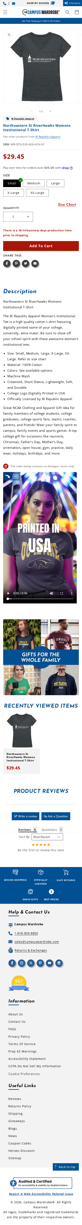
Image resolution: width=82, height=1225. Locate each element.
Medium (33, 183)
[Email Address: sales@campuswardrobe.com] (14, 3)
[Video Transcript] (16, 476)
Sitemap (14, 1158)
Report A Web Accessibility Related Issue (41, 1194)
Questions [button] (49, 830)
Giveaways (16, 1121)
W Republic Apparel (22, 118)
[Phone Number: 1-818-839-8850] (5, 3)
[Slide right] (50, 111)
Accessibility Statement (27, 1059)
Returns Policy (19, 1106)
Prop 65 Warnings (22, 1051)
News (12, 1136)
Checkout (75, 3)
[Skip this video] (7, 476)
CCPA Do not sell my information (34, 1066)
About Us (15, 1014)
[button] (5, 12)
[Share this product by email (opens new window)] (35, 263)
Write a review (27, 816)
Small (12, 183)
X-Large (14, 193)
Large (55, 183)
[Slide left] (31, 111)
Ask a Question (58, 816)
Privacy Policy (19, 1037)
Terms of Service (22, 1044)
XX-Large (37, 193)
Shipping (15, 1114)
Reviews (14, 1099)
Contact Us (17, 1022)
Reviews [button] (24, 830)
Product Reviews (41, 791)
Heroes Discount (21, 1151)
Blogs (12, 1129)
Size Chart (67, 204)
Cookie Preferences (24, 1074)
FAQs (12, 1029)
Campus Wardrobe (38, 1202)
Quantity (11, 208)
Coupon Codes (19, 1143)
